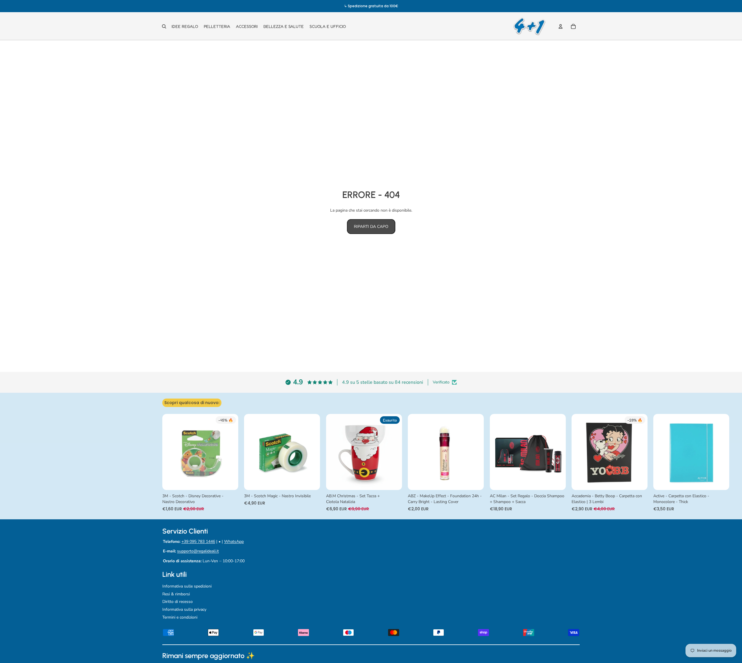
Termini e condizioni (179, 617)
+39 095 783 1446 (198, 541)
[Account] (560, 26)
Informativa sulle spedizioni (187, 586)
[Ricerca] (164, 26)
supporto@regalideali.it (198, 551)
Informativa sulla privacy (184, 609)
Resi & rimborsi (176, 594)
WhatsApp (234, 541)
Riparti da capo (371, 226)
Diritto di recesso (177, 601)
